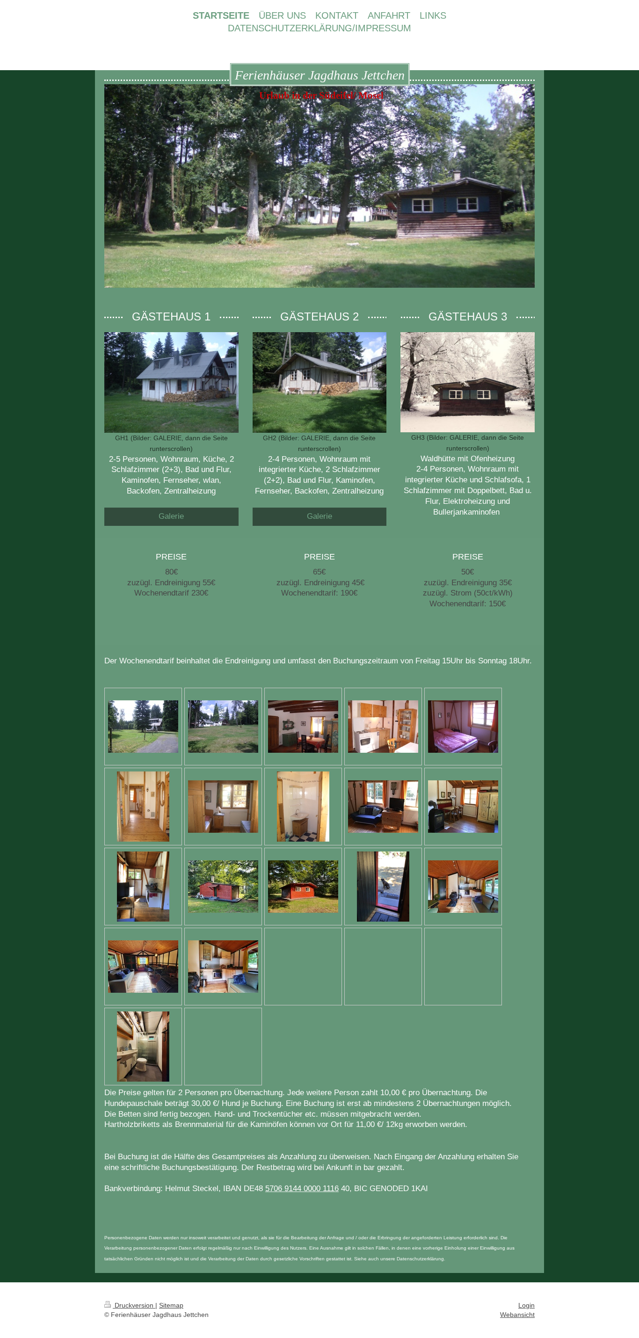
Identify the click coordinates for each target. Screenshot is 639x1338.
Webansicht (517, 1314)
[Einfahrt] (143, 726)
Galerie (171, 516)
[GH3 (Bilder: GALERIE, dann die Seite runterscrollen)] (467, 382)
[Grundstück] (223, 726)
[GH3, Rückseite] (303, 886)
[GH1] (303, 726)
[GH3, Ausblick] (383, 886)
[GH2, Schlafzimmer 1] (463, 726)
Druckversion (134, 1305)
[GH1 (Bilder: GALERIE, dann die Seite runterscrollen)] (171, 382)
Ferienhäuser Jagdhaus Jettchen (320, 75)
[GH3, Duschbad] (143, 1046)
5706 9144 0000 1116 (302, 1188)
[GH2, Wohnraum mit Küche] (383, 806)
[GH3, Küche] (223, 966)
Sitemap (171, 1305)
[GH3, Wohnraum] (143, 966)
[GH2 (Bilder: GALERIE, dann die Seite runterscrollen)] (320, 382)
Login (526, 1305)
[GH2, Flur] (143, 806)
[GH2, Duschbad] (303, 806)
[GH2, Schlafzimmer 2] (223, 806)
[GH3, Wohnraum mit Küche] (463, 886)
